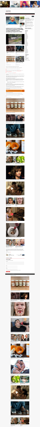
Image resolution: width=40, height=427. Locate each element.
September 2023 (26, 52)
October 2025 (26, 37)
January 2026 (26, 35)
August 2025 (26, 38)
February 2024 (26, 49)
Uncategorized (26, 58)
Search (25, 15)
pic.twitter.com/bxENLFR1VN (9, 71)
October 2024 (26, 44)
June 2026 (26, 32)
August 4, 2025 (14, 72)
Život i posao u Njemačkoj (27, 60)
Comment (7, 261)
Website (6, 268)
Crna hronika (26, 55)
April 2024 (26, 48)
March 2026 (26, 34)
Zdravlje (26, 59)
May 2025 (26, 40)
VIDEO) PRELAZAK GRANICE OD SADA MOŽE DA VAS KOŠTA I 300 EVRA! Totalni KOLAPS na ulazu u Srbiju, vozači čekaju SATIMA (29, 19)
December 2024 (26, 43)
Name (6, 265)
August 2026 (26, 31)
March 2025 (26, 41)
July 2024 (26, 46)
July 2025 (26, 39)
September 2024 (26, 45)
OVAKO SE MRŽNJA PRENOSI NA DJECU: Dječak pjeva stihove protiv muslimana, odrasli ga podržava (29, 26)
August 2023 (26, 53)
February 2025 (26, 42)
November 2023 (26, 51)
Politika (25, 56)
